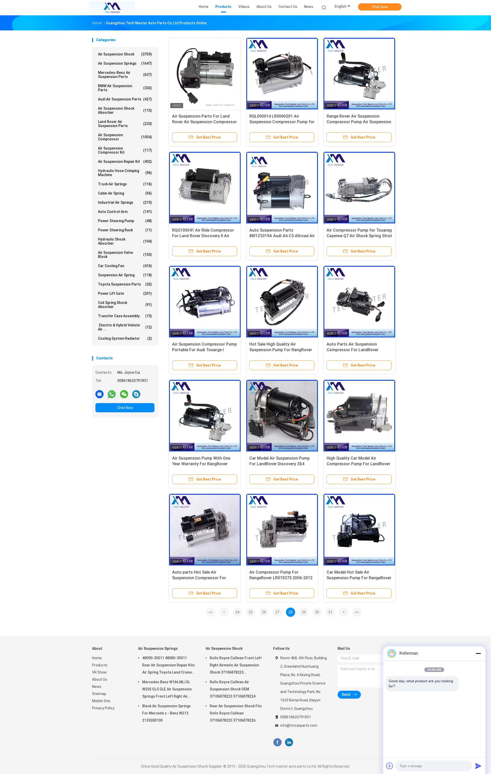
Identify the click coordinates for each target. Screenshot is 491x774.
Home (97, 658)
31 (330, 612)
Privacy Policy (103, 708)
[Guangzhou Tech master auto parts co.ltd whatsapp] (112, 394)
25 (251, 612)
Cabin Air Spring (125, 193)
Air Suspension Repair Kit (125, 162)
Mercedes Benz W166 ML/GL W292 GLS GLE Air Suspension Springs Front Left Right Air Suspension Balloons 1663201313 (167, 690)
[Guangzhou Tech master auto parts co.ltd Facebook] (277, 742)
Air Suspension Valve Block (125, 255)
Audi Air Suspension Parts (125, 99)
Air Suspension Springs (125, 63)
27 (277, 612)
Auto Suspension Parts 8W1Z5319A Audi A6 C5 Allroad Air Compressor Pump (282, 236)
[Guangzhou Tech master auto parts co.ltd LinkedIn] (289, 742)
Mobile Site (101, 701)
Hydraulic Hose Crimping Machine (125, 173)
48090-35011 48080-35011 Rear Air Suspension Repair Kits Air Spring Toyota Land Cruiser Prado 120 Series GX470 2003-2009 (168, 666)
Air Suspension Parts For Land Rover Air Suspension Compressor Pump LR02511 (204, 122)
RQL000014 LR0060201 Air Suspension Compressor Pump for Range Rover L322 (282, 122)
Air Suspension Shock (125, 54)
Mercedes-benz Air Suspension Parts (125, 75)
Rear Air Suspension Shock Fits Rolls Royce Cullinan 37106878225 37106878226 (236, 713)
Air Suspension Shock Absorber (125, 110)
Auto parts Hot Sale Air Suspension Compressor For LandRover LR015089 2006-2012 (202, 578)
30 (317, 612)
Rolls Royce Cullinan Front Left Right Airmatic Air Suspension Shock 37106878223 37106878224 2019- (236, 666)
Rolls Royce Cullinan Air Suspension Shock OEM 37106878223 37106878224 (232, 689)
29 (304, 612)
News (96, 687)
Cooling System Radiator (125, 338)
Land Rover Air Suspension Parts (125, 124)
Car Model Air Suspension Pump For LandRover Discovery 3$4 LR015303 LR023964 (279, 464)
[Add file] (389, 765)
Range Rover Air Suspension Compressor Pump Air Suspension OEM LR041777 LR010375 (359, 122)
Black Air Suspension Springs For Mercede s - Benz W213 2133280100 (166, 713)
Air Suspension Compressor (125, 137)
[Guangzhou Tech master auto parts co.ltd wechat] (124, 394)
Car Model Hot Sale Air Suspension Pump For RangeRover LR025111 (359, 578)
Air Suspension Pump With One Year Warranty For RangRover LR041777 (201, 464)
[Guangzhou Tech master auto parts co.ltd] (112, 8)
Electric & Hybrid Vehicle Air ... (125, 327)
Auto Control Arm (125, 212)
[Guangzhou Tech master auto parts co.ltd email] (99, 394)
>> (357, 612)
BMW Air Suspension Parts (125, 88)
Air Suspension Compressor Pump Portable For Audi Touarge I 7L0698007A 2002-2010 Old (204, 350)
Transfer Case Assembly (125, 316)
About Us (99, 679)
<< (211, 612)
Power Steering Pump (125, 221)
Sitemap (99, 694)
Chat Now (380, 7)
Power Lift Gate (125, 293)
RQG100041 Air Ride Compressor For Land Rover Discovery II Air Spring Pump (203, 236)
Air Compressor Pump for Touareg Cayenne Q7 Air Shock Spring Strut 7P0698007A (359, 236)
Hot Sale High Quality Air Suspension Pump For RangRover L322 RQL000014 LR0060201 (280, 350)
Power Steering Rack (125, 230)
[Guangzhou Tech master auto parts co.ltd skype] (136, 394)
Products (99, 665)
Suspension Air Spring (125, 275)
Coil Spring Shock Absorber (125, 305)
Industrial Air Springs (125, 202)
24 (237, 612)
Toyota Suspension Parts (125, 284)
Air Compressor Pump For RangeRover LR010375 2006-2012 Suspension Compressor (281, 578)
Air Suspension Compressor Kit (125, 150)
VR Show (99, 672)
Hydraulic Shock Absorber (125, 241)
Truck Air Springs (125, 184)
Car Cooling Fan (125, 266)
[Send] (478, 765)
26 (264, 612)
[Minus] (478, 653)
